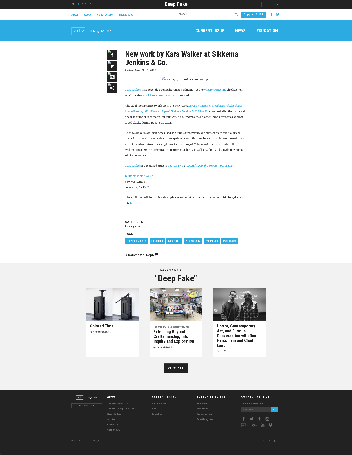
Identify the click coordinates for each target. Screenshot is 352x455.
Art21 (75, 14)
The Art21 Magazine (117, 403)
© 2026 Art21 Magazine (81, 441)
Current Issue (209, 31)
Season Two (175, 165)
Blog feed (202, 403)
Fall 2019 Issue (171, 270)
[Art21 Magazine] (91, 26)
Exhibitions (157, 240)
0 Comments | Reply (140, 255)
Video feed (202, 408)
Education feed (204, 414)
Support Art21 (253, 14)
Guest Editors (114, 414)
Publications (229, 240)
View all (176, 368)
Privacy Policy (268, 441)
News (240, 31)
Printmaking (212, 240)
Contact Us (112, 424)
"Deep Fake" (176, 4)
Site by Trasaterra (99, 441)
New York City (193, 240)
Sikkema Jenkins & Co (160, 95)
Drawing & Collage (136, 240)
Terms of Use (281, 441)
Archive (111, 419)
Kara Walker (133, 89)
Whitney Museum (214, 89)
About (87, 14)
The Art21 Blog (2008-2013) (121, 408)
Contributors (105, 14)
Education (267, 31)
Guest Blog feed (205, 419)
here (133, 203)
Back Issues (126, 14)
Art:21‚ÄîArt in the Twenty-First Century (210, 165)
